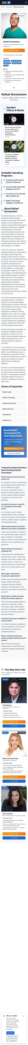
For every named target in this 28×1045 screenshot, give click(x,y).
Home (2, 7)
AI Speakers (9, 7)
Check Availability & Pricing (14, 448)
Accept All (10, 1033)
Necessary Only (12, 1036)
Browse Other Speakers (14, 453)
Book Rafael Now (14, 50)
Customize (13, 1040)
